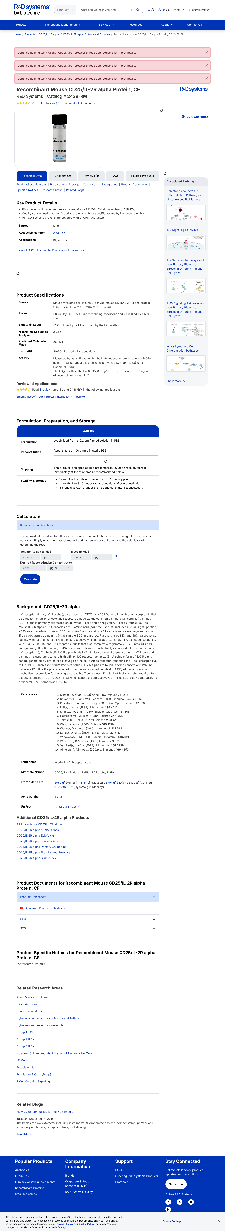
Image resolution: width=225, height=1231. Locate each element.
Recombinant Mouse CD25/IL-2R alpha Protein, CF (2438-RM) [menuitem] (149, 34)
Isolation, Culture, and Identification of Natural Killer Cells (54, 1053)
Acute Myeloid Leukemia (33, 997)
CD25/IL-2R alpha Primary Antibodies (41, 846)
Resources (135, 24)
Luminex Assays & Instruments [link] (35, 1182)
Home (17, 34)
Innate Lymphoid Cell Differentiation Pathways (182, 348)
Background (110, 184)
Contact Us (194, 24)
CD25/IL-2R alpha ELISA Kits (35, 835)
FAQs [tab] (115, 176)
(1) (33, 103)
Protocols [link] (121, 1182)
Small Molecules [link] (26, 1194)
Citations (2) (52, 103)
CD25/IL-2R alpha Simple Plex (36, 858)
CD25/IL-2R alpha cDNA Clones (38, 830)
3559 (58, 782)
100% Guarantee (196, 116)
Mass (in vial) (80, 551)
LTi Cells (22, 1060)
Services (104, 24)
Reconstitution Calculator (36, 525)
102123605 (61, 787)
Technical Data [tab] (32, 176)
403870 (130, 782)
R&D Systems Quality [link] (79, 1192)
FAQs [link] (118, 1170)
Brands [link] (69, 1175)
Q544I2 (58, 233)
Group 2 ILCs (25, 1039)
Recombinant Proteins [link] (29, 1188)
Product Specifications (31, 184)
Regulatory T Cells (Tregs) (34, 1074)
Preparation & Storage (64, 184)
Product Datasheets (33, 897)
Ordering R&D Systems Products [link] (136, 1176)
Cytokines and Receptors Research (40, 1025)
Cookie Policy (86, 1224)
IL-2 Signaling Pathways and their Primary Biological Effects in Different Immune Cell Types (185, 266)
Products (20, 24)
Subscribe (176, 1184)
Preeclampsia (25, 1067)
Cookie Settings (172, 1221)
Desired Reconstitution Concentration (46, 562)
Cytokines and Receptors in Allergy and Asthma (48, 1018)
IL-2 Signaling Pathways (182, 230)
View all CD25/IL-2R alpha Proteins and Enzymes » (50, 250)
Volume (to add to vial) (35, 551)
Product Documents (81, 103)
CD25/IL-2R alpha (49, 34)
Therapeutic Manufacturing (62, 24)
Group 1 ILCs (25, 1032)
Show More (174, 381)
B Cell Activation (27, 1004)
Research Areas (52, 190)
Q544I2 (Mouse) (65, 807)
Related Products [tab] (142, 176)
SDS (23, 928)
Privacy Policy (65, 1224)
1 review (45, 389)
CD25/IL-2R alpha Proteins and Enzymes (86, 34)
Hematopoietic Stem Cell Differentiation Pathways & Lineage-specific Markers (183, 195)
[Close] (206, 52)
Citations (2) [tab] (63, 176)
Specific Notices (27, 190)
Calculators (90, 184)
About (165, 24)
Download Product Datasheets (45, 908)
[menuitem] (17, 34)
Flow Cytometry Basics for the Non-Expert (45, 1111)
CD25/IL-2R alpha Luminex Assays (39, 841)
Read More (24, 1134)
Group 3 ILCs (25, 1046)
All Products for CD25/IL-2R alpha (39, 824)
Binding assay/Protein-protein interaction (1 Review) (51, 396)
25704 (108, 782)
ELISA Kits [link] (22, 1176)
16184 (83, 782)
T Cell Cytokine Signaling (33, 1081)
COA (23, 919)
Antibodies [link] (22, 1170)
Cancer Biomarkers (29, 1011)
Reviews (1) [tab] (91, 176)
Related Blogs (75, 190)
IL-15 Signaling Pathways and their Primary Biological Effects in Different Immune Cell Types (185, 309)
